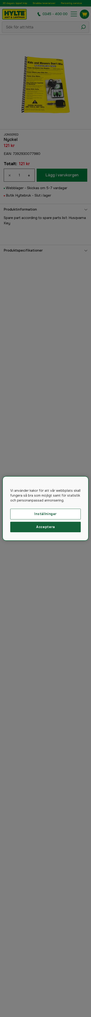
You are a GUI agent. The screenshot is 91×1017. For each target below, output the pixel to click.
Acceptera (45, 527)
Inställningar (45, 514)
